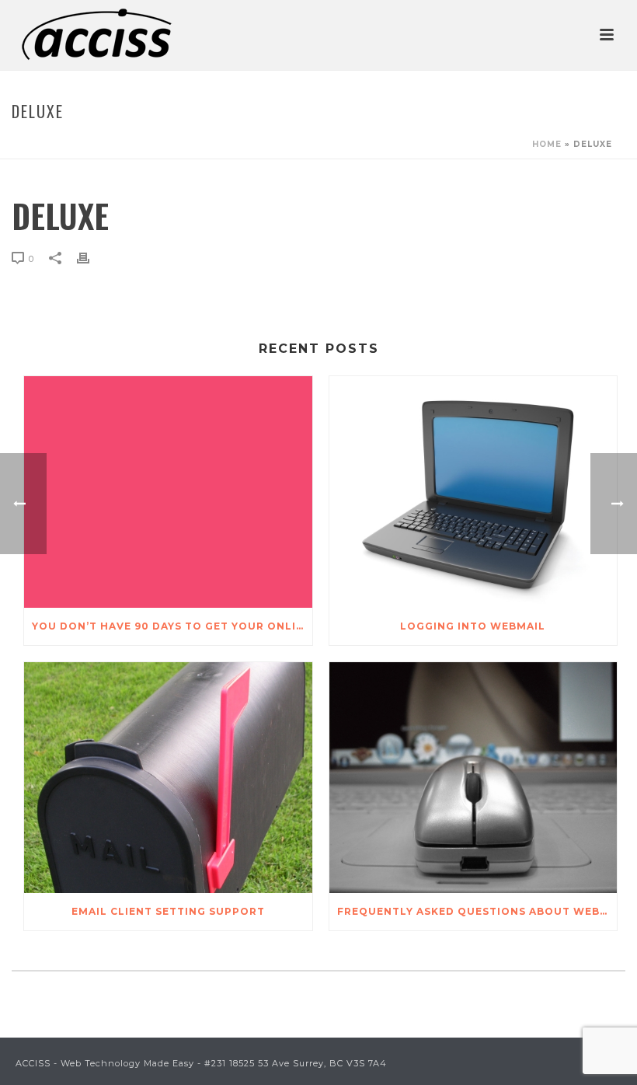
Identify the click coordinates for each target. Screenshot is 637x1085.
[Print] (91, 258)
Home (547, 144)
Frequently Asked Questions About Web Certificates (477, 911)
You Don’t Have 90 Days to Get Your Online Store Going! (172, 626)
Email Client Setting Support (168, 911)
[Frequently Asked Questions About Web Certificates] (473, 778)
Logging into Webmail (472, 626)
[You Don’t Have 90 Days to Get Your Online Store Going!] (168, 492)
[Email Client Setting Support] (168, 778)
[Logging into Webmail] (473, 492)
